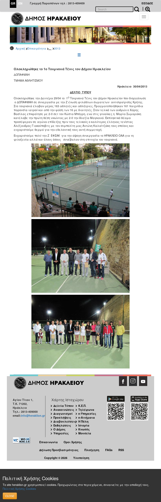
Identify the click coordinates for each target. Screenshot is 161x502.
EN (20, 3)
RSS (121, 450)
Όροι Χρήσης (73, 442)
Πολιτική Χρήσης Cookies (19, 489)
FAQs (109, 450)
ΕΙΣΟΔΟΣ (147, 3)
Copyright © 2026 (55, 458)
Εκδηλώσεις (62, 425)
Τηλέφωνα (86, 410)
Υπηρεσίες (61, 433)
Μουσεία (84, 433)
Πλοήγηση (91, 450)
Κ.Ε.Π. (82, 406)
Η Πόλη (83, 421)
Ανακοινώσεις (63, 410)
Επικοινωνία (48, 442)
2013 (57, 48)
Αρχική (20, 48)
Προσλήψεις (62, 417)
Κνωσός (84, 429)
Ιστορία (83, 425)
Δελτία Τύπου (63, 406)
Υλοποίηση (81, 458)
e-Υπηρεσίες (87, 413)
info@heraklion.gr (33, 415)
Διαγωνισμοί (63, 413)
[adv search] (146, 9)
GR (13, 3)
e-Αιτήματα (86, 417)
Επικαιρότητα (36, 48)
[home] (48, 19)
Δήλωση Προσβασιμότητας (59, 450)
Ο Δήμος (59, 429)
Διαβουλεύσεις (64, 421)
